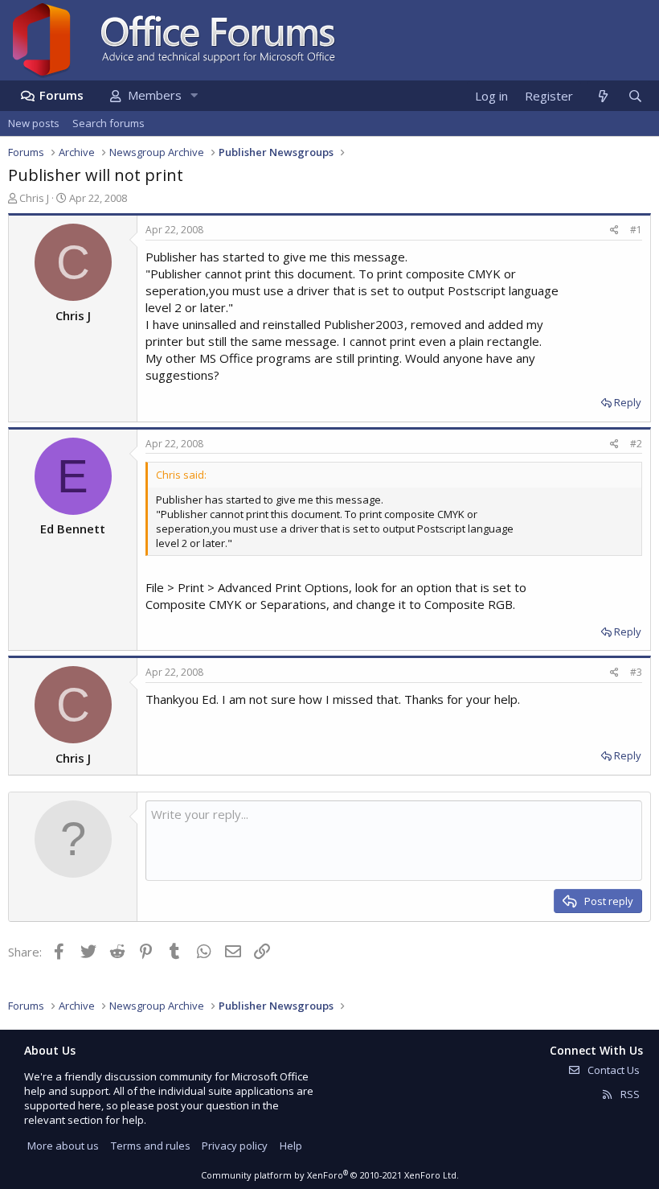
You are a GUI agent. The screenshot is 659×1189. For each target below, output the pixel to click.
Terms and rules (150, 1145)
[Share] (614, 230)
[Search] (635, 96)
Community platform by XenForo (330, 1175)
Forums (61, 95)
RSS (629, 1094)
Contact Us (612, 1070)
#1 (636, 230)
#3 (636, 672)
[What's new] (602, 96)
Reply (627, 402)
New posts (33, 123)
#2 (636, 444)
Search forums (108, 123)
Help (291, 1145)
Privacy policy (235, 1145)
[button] (193, 95)
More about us (63, 1145)
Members (155, 95)
